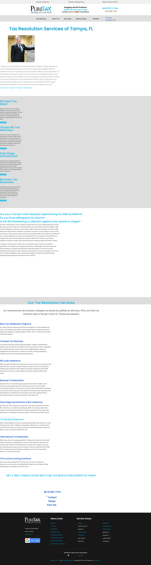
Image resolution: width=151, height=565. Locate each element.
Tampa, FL (80, 523)
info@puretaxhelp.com (68, 560)
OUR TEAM (67, 19)
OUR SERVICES (41, 19)
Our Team (53, 526)
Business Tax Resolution (12, 380)
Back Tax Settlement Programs (15, 324)
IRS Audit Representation (57, 537)
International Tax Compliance (58, 543)
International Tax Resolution (14, 436)
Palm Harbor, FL (106, 529)
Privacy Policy (96, 560)
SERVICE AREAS (81, 19)
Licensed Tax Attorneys (11, 341)
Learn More (3, 122)
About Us (53, 523)
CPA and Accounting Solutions (15, 458)
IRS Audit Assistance (10, 360)
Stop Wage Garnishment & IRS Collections (21, 402)
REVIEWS (96, 19)
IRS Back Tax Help (55, 532)
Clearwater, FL (81, 535)
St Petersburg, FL (82, 532)
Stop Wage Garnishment (57, 535)
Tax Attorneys (54, 529)
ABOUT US (55, 19)
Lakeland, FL (106, 523)
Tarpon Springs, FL (107, 526)
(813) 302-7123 (111, 11)
